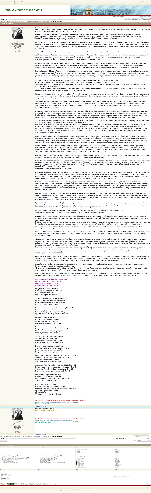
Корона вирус (4, 460)
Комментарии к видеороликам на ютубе (48, 456)
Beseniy (116, 449)
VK (78, 453)
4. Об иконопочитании (6, 461)
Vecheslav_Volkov (80, 465)
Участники (121, 17)
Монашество (34, 21)
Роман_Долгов (80, 464)
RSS (17, 3)
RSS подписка (148, 17)
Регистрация (9, 3)
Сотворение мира (5, 453)
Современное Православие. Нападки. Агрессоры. (50, 455)
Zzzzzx (116, 467)
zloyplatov (117, 462)
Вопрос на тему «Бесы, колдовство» (9, 455)
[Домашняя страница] (44, 406)
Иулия (78, 450)
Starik (78, 466)
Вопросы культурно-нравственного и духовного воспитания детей (15, 458)
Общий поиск (141, 17)
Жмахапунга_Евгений (119, 456)
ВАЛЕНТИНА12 (80, 458)
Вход (14, 3)
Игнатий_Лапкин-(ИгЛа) (82, 456)
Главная (3, 3)
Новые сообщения (114, 17)
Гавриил (116, 466)
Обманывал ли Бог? (44, 460)
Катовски (117, 460)
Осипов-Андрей (80, 461)
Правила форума (127, 17)
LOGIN (116, 463)
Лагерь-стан (42, 461)
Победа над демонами (56, 21)
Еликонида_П (80, 459)
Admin (78, 451)
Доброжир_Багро (118, 452)
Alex (78, 460)
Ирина (78, 462)
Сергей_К (79, 457)
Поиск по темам (134, 17)
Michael (78, 455)
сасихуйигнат (118, 464)
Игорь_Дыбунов (80, 463)
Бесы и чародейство (44, 21)
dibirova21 (117, 458)
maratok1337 (117, 450)
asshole (116, 451)
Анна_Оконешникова (81, 467)
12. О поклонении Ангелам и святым (47, 458)
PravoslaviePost (118, 461)
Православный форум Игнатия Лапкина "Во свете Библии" (15, 21)
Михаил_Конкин (118, 455)
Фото (109, 17)
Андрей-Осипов (80, 454)
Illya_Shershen (118, 453)
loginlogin (117, 454)
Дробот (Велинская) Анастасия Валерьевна (11, 459)
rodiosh (116, 457)
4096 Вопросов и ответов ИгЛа (8, 456)
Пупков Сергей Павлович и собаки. (47, 457)
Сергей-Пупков (80, 452)
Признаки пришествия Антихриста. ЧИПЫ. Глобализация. (51, 462)
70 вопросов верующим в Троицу (8, 462)
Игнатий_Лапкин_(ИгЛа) (17, 27)
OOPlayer (117, 459)
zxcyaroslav (117, 465)
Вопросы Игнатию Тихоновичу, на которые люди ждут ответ (14, 454)
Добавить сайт (53, 484)
